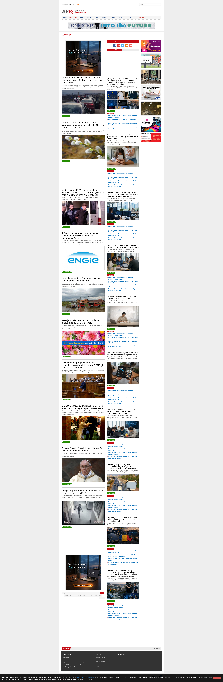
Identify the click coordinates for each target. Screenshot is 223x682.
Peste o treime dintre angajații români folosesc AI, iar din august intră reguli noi (123, 246)
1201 (84, 593)
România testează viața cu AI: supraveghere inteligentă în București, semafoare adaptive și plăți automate (121, 466)
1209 (79, 595)
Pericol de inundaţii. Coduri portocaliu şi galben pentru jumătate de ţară (81, 279)
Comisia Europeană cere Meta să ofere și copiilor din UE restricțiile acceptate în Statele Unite (122, 137)
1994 (91, 595)
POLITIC (89, 17)
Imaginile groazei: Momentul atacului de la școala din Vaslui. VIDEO (82, 491)
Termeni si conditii (100, 657)
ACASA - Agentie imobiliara (69, 667)
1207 (71, 595)
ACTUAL (96, 17)
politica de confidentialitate (85, 677)
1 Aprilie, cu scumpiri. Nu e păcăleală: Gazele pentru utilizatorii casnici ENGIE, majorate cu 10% (81, 235)
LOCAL (82, 17)
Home (65, 17)
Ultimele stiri (73, 17)
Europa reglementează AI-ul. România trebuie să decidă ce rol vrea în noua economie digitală (122, 519)
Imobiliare (141, 17)
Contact (98, 666)
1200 (80, 593)
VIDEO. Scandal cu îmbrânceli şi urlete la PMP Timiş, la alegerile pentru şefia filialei (82, 407)
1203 (93, 593)
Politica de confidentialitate (103, 664)
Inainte (102, 598)
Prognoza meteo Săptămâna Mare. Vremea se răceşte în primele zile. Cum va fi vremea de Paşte (83, 125)
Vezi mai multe (157, 648)
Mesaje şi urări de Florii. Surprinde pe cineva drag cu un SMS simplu (80, 321)
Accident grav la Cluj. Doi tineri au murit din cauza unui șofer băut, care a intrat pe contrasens (82, 80)
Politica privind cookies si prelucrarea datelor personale (105, 660)
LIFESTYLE (132, 17)
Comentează (66, 116)
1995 (95, 595)
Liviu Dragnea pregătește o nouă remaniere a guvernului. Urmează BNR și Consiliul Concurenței (82, 365)
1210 (84, 595)
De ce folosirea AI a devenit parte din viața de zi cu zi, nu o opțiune (121, 298)
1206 (66, 595)
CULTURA (112, 17)
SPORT (104, 17)
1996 (100, 595)
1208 (75, 595)
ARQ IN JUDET (122, 17)
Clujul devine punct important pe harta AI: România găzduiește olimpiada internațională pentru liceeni (122, 411)
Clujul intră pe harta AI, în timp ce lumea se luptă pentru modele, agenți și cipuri (122, 354)
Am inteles (217, 678)
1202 (88, 593)
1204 (97, 593)
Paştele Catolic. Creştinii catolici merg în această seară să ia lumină (82, 449)
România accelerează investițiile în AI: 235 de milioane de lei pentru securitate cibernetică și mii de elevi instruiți (122, 194)
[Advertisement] (83, 177)
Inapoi (64, 593)
